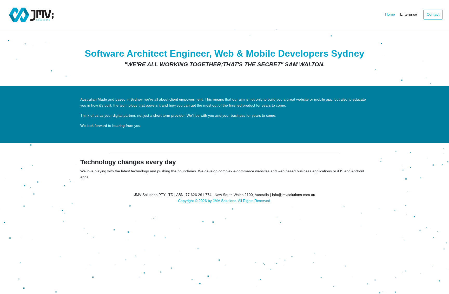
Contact (433, 14)
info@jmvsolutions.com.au (293, 195)
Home (390, 14)
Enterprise (408, 14)
